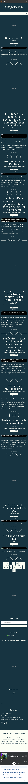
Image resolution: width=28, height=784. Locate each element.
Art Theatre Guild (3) (14, 537)
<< (4, 563)
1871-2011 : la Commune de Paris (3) (14, 508)
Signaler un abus (5, 741)
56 (7, 567)
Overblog (22, 733)
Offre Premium (3, 743)
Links (2, 704)
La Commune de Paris (14, 513)
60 (21, 567)
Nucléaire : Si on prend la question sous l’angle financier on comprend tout (14, 344)
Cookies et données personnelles (13, 743)
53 (20, 563)
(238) (6, 713)
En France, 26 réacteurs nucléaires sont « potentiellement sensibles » (14, 119)
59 (17, 567)
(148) (5, 723)
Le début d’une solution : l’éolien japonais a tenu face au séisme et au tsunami (14, 204)
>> (14, 570)
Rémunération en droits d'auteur (19, 741)
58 (14, 567)
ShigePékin (14, 7)
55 (4, 567)
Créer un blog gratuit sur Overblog (9, 739)
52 (17, 563)
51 (13, 563)
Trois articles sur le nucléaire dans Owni (14, 423)
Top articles (18, 739)
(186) (4, 715)
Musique (14, 40)
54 (23, 563)
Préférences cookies (23, 743)
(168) (10, 717)
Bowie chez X (14, 38)
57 (11, 567)
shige (12, 640)
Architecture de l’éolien (14, 163)
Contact (22, 739)
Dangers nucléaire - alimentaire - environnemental (14, 127)
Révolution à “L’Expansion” (14, 387)
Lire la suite (14, 59)
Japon (14, 541)
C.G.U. (11, 741)
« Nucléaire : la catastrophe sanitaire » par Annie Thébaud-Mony (14, 296)
